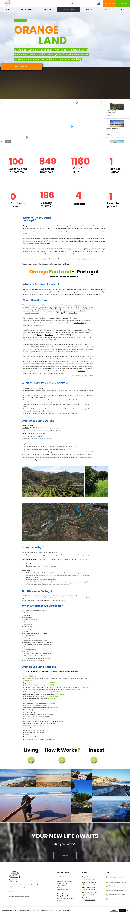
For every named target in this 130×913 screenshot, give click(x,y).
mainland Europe (44, 307)
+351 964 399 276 (90, 889)
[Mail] (107, 877)
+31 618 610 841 (89, 895)
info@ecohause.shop (63, 889)
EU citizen (84, 368)
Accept (122, 910)
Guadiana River (36, 311)
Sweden (55, 361)
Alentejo (30, 309)
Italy (62, 361)
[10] (78, 307)
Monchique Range (79, 323)
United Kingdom (80, 356)
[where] (31, 760)
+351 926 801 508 (90, 879)
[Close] (128, 910)
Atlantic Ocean (85, 309)
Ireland (45, 361)
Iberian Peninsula (30, 307)
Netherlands (38, 361)
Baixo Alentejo (55, 309)
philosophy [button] (66, 264)
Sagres (39, 335)
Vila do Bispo (49, 335)
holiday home (86, 366)
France (50, 361)
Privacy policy (66, 910)
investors (67, 671)
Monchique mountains (32, 313)
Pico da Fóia (73, 313)
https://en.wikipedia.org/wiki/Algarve (82, 375)
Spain (57, 311)
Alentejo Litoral (43, 309)
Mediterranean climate (37, 320)
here (54, 264)
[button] (98, 3)
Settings (114, 910)
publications (81, 371)
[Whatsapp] (83, 879)
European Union (73, 368)
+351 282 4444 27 (90, 900)
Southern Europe (62, 318)
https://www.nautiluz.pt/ (63, 584)
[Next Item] (105, 482)
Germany (28, 361)
